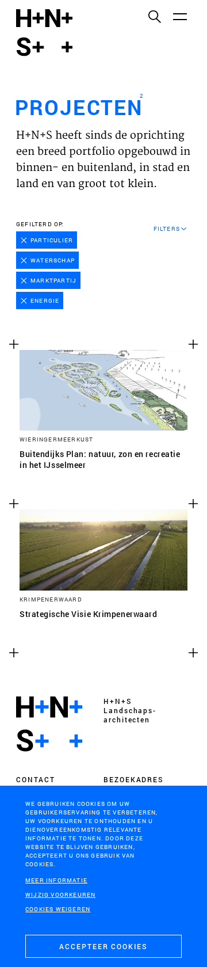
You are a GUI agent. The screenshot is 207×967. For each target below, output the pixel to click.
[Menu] (179, 16)
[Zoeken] (154, 16)
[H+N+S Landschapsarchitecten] (49, 724)
